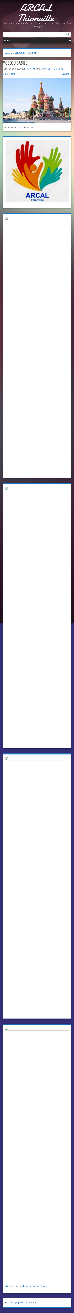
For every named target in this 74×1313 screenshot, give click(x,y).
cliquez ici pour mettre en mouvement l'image (26, 1286)
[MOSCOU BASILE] (37, 101)
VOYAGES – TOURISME (52, 69)
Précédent (9, 74)
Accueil (8, 53)
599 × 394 (30, 69)
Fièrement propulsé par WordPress (21, 1302)
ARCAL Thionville (36, 13)
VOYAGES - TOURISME (26, 53)
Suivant (66, 74)
